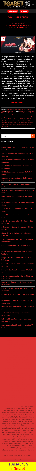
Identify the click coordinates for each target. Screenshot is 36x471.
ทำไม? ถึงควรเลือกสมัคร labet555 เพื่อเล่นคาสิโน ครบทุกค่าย (17, 222)
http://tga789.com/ (11, 358)
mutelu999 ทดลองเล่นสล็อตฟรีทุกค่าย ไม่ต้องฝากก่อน (17, 197)
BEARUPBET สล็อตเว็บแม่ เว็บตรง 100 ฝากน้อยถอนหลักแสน (16, 301)
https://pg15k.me (23, 347)
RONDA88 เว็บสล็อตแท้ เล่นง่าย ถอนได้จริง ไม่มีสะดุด (16, 271)
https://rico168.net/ (26, 364)
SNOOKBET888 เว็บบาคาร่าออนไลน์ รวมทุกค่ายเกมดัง (17, 308)
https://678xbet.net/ (11, 362)
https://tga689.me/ (24, 395)
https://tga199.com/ (24, 369)
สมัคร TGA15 (26, 117)
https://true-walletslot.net (25, 371)
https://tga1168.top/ (11, 360)
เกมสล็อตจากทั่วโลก (26, 121)
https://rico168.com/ (11, 366)
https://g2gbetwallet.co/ (26, 393)
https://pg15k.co (18, 349)
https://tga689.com (11, 395)
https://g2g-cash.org (11, 344)
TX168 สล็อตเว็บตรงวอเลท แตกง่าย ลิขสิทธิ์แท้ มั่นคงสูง (16, 173)
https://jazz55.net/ (25, 373)
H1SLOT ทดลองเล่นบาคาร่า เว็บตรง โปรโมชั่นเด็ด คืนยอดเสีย (17, 289)
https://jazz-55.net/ (12, 384)
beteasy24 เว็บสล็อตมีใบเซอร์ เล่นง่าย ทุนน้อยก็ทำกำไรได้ (17, 326)
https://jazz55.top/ (27, 380)
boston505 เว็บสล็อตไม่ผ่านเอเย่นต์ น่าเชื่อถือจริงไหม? (17, 185)
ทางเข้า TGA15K (10, 117)
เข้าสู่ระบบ (29, 456)
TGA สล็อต (23, 113)
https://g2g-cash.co (24, 344)
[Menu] (33, 4)
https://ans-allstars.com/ (12, 364)
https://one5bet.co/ (11, 369)
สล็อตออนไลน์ (21, 23)
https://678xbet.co (25, 362)
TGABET (27, 33)
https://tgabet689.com (10, 397)
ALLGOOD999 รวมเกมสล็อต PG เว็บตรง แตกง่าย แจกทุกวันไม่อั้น (17, 240)
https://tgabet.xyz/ (25, 355)
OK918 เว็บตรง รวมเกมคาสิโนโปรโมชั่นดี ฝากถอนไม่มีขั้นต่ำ (17, 252)
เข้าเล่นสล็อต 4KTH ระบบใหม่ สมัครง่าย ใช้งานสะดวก (16, 246)
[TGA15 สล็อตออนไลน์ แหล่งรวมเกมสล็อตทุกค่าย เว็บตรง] (17, 4)
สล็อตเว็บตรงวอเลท (6, 121)
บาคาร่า (17, 117)
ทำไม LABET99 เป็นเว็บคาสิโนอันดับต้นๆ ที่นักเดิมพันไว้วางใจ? (17, 228)
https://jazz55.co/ (24, 384)
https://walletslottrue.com (13, 375)
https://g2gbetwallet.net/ (14, 391)
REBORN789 (13, 456)
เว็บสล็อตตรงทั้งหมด (20, 125)
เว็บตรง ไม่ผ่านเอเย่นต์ (23, 123)
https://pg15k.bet (12, 347)
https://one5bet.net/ (24, 366)
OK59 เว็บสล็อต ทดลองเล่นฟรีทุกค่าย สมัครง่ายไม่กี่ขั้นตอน (17, 203)
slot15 (11, 113)
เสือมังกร (29, 125)
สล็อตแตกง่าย (16, 121)
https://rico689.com (24, 342)
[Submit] (33, 136)
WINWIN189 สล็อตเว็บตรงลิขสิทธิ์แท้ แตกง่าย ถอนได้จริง (17, 191)
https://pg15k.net (29, 349)
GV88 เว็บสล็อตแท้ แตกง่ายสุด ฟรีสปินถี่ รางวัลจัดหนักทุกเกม (17, 161)
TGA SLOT (16, 113)
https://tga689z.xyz (11, 342)
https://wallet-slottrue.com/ (14, 402)
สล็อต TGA (20, 119)
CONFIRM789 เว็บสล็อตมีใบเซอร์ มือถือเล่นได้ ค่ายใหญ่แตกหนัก (17, 167)
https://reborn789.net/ (9, 371)
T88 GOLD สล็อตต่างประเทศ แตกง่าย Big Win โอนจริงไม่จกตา (17, 154)
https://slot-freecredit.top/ (11, 406)
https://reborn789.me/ (12, 373)
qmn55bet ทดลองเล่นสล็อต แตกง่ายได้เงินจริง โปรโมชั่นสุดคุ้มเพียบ (17, 179)
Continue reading (18, 102)
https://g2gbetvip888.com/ (18, 386)
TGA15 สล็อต (11, 115)
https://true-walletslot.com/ (23, 404)
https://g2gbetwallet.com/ (18, 388)
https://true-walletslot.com (12, 380)
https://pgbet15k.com (12, 351)
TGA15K (17, 115)
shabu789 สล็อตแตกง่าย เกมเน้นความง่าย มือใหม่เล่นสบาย (18, 26)
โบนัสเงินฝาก (4, 127)
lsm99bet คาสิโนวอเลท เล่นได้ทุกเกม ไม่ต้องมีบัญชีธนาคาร (17, 295)
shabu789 (22, 111)
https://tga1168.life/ (24, 360)
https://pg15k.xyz (7, 349)
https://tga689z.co (25, 340)
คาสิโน (27, 115)
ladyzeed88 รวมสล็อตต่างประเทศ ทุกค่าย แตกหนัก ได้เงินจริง (16, 320)
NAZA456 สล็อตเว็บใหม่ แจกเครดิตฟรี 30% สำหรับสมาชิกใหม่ (17, 265)
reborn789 (12, 22)
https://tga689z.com (11, 340)
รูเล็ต (20, 117)
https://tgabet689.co (9, 399)
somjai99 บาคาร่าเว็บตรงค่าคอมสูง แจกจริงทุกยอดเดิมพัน (17, 216)
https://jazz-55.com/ (24, 382)
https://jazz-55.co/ (11, 382)
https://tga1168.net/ (24, 358)
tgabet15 (28, 22)
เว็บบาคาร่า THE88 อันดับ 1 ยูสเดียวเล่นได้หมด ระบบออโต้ (16, 234)
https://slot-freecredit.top (22, 377)
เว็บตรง (14, 123)
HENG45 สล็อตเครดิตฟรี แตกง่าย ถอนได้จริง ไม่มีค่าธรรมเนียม (17, 277)
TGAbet (22, 22)
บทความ (18, 457)
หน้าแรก (6, 456)
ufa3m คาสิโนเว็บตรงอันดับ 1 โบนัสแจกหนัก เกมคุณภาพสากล (16, 283)
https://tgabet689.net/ (25, 397)
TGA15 (7, 22)
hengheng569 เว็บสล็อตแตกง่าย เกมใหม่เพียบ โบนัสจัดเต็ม (16, 259)
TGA (18, 22)
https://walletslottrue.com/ (25, 399)
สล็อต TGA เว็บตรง (29, 119)
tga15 (5, 115)
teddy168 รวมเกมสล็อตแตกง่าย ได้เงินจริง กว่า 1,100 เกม (16, 210)
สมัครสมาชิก (21, 456)
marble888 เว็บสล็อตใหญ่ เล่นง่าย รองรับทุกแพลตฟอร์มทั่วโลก (15, 314)
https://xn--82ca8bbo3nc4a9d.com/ (16, 392)
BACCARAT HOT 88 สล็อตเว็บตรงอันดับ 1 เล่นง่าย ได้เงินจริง (17, 148)
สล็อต (14, 119)
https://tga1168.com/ (11, 355)
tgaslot (14, 23)
